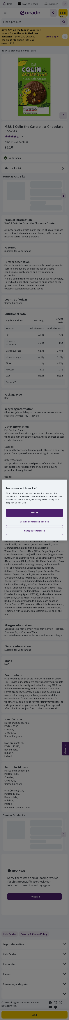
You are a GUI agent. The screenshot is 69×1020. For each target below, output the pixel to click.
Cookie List (20, 502)
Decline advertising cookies (34, 521)
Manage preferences (34, 530)
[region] (34, 510)
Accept (34, 513)
